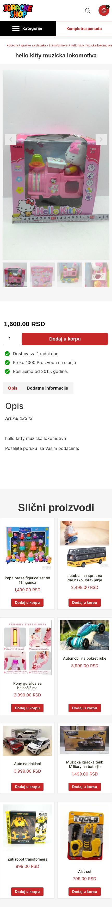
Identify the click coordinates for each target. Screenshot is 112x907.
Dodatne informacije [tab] (47, 388)
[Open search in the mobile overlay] (87, 10)
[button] (28, 28)
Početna (12, 45)
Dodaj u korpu (65, 339)
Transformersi (58, 45)
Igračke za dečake (33, 45)
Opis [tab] (12, 388)
